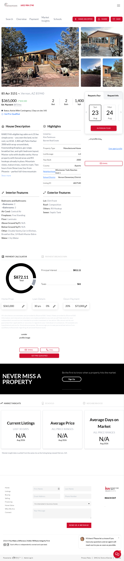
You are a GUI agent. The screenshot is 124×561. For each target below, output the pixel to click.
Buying (7, 495)
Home (7, 488)
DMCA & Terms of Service (103, 558)
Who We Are (10, 509)
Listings (8, 491)
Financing (8, 502)
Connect (8, 512)
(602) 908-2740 (27, 5)
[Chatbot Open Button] (117, 554)
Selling (7, 498)
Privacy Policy (86, 558)
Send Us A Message (79, 525)
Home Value (9, 505)
